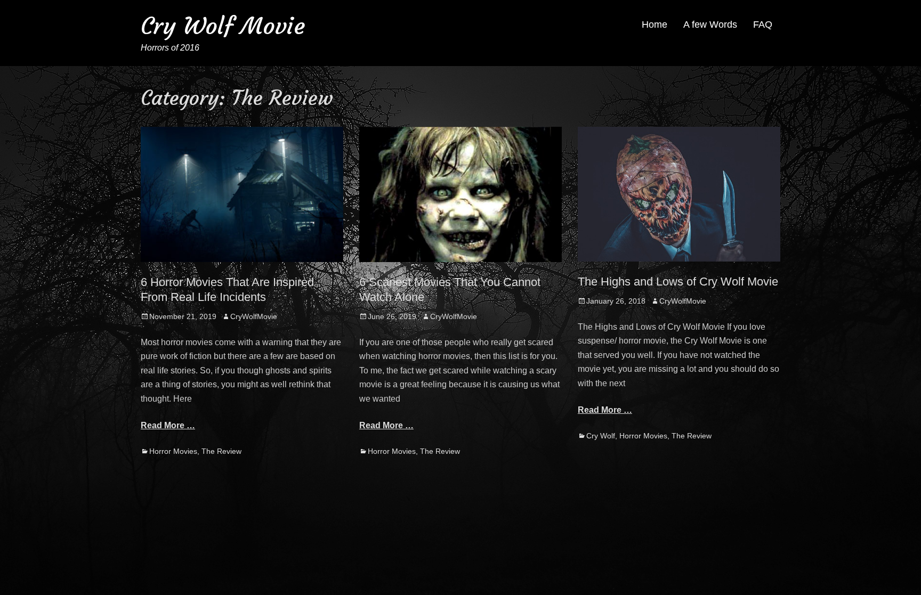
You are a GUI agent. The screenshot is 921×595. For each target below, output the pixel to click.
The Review (221, 451)
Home (654, 24)
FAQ (762, 24)
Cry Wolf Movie (223, 25)
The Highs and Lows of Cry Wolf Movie (678, 281)
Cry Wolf (600, 435)
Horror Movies (173, 451)
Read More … (168, 425)
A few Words (710, 24)
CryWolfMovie (253, 316)
